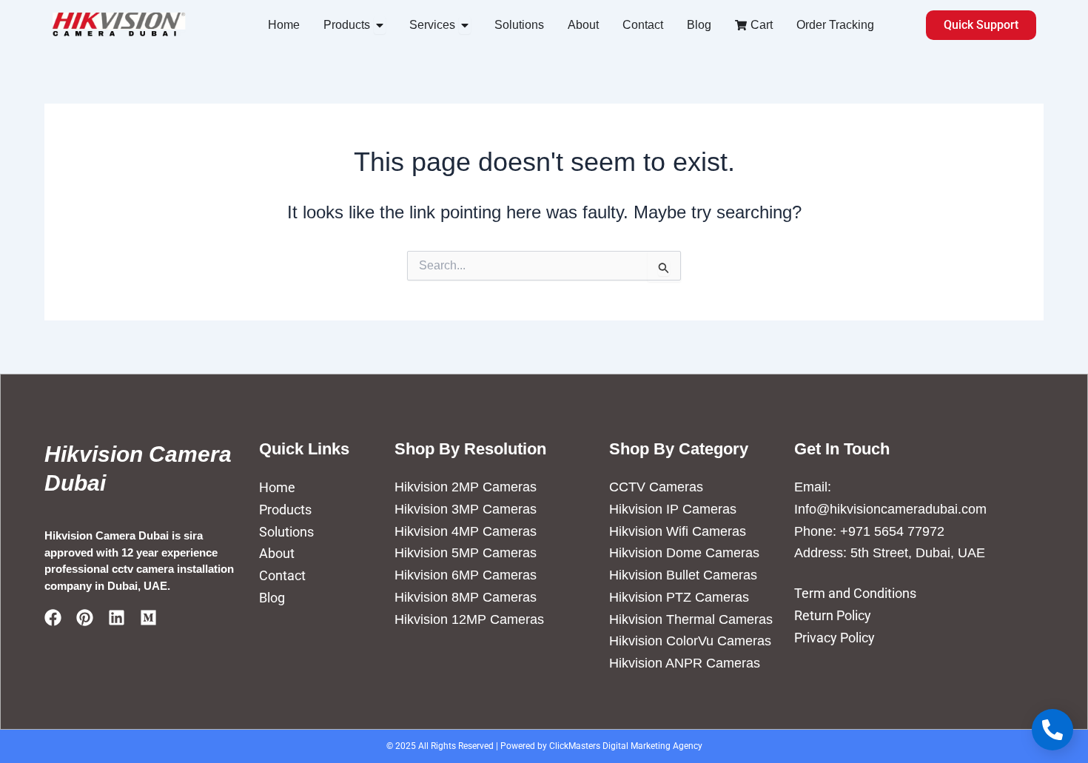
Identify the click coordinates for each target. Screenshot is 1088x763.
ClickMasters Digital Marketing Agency (625, 746)
